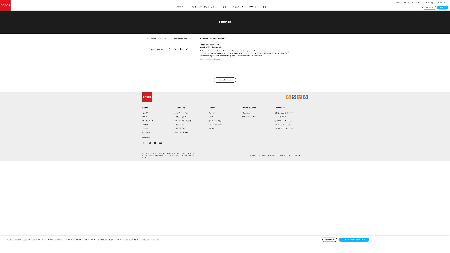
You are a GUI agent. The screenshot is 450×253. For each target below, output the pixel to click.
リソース (211, 113)
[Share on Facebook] (169, 49)
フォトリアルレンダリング (284, 128)
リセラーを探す (180, 117)
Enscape (239, 51)
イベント (145, 128)
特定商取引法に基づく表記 (267, 155)
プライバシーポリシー (284, 155)
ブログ (144, 117)
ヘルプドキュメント (215, 125)
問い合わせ (146, 132)
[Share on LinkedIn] (181, 49)
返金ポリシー (180, 128)
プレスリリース (147, 121)
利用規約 (252, 155)
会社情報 (145, 113)
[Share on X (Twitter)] (175, 49)
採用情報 (145, 125)
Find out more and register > (211, 59)
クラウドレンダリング (282, 125)
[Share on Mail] (187, 49)
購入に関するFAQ (181, 132)
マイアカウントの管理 (183, 121)
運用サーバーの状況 (215, 121)
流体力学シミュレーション (284, 121)
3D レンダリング (280, 117)
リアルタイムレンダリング (284, 113)
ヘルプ (210, 117)
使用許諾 (297, 155)
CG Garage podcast (249, 117)
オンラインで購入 (181, 113)
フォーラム (212, 128)
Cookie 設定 (329, 239)
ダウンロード (180, 125)
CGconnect (246, 113)
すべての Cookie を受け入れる (354, 239)
